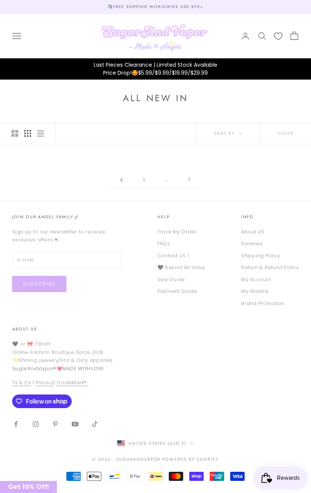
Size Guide (171, 279)
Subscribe (39, 283)
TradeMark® (72, 382)
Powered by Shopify (190, 459)
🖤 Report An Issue (181, 267)
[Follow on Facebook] (16, 424)
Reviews (251, 243)
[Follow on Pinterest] (55, 424)
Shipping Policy (260, 255)
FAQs (163, 243)
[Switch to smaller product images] (27, 133)
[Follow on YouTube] (75, 424)
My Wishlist (255, 291)
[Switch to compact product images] (40, 133)
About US (252, 231)
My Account (256, 279)
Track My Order (177, 231)
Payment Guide (177, 291)
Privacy (45, 382)
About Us (24, 329)
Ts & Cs (21, 382)
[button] (28, 487)
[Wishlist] (278, 36)
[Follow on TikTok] (95, 424)
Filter (286, 133)
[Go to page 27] (121, 179)
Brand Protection (262, 303)
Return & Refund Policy (270, 267)
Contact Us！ (174, 255)
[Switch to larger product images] (14, 133)
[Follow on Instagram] (35, 424)
